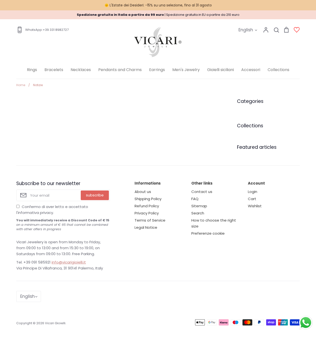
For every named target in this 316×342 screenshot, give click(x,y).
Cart (252, 198)
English (245, 30)
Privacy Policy (147, 213)
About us (143, 191)
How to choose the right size (213, 223)
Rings (32, 70)
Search (197, 213)
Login (252, 191)
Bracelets (53, 70)
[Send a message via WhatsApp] (306, 322)
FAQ (194, 198)
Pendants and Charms (120, 70)
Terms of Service (150, 220)
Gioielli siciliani (220, 70)
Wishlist (255, 206)
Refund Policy (147, 206)
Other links (202, 183)
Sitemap (199, 206)
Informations (148, 183)
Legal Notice (146, 227)
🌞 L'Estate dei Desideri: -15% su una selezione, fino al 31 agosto (158, 5)
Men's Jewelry (186, 70)
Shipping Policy (148, 198)
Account (256, 183)
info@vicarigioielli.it (69, 262)
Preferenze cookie (208, 233)
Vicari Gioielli (55, 323)
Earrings (157, 70)
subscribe (95, 195)
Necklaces (81, 70)
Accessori (250, 70)
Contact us (201, 191)
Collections (278, 70)
